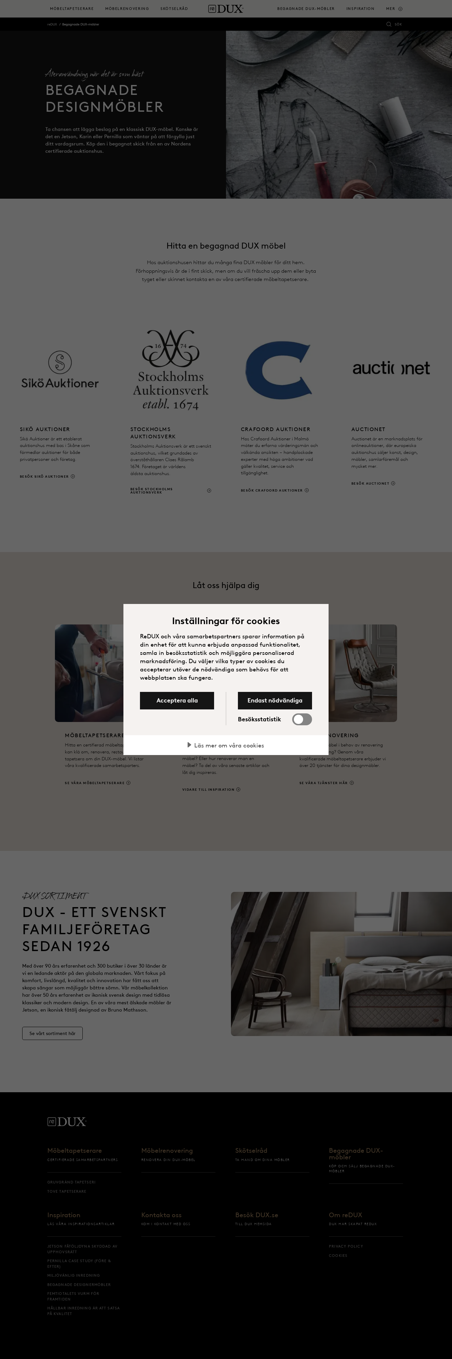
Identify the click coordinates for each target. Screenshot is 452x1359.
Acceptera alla (177, 700)
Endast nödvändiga (275, 700)
